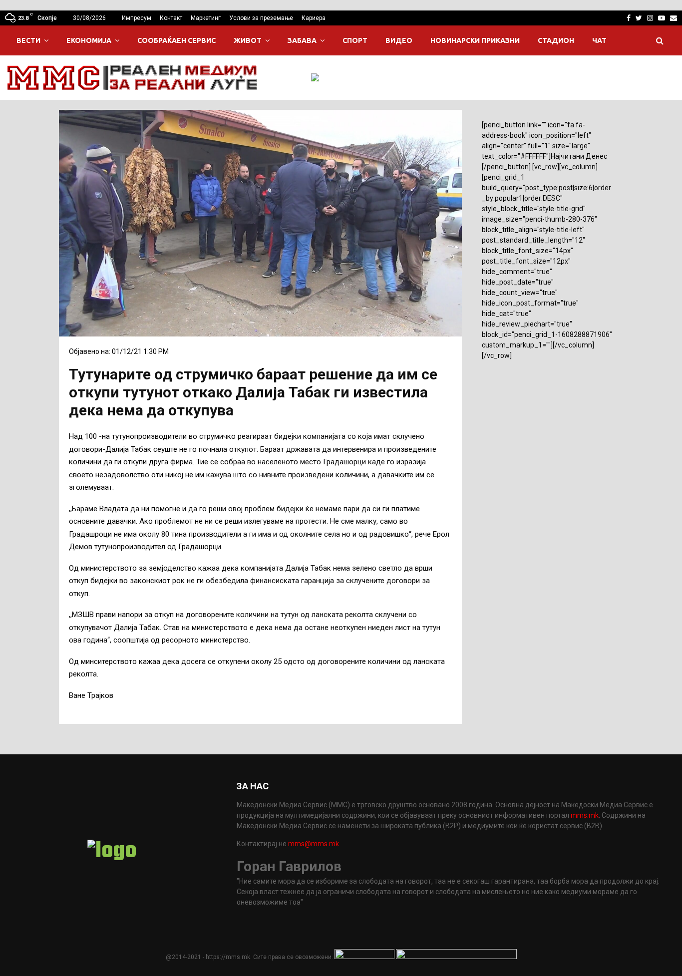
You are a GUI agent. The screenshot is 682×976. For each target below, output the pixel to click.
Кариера (314, 17)
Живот (248, 40)
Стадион (556, 40)
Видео (398, 40)
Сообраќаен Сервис (176, 40)
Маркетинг (206, 17)
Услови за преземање (261, 17)
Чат (599, 40)
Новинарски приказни (475, 40)
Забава (302, 40)
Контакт (171, 17)
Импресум (136, 17)
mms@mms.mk (313, 844)
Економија (88, 40)
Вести (28, 40)
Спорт (354, 40)
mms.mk (585, 815)
